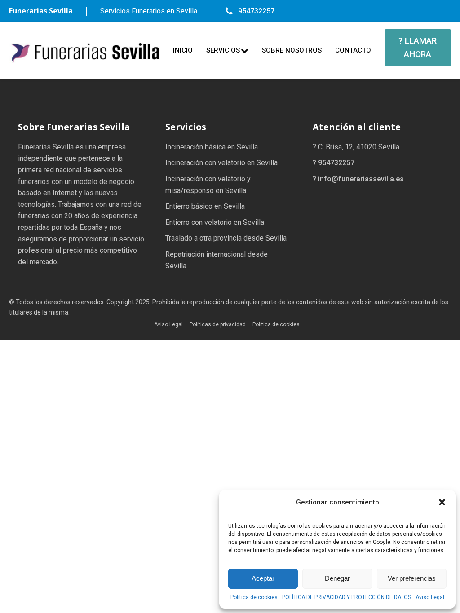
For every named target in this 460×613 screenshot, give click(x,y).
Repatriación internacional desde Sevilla (216, 260)
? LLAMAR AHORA (417, 47)
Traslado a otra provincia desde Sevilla (226, 238)
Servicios (223, 50)
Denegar (337, 578)
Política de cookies (254, 597)
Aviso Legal (430, 597)
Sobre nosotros (292, 50)
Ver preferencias (412, 578)
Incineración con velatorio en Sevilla (221, 162)
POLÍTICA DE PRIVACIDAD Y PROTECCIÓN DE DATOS (346, 597)
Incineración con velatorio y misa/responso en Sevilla (208, 185)
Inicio (183, 50)
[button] (442, 502)
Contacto (353, 50)
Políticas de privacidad (218, 324)
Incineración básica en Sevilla (211, 147)
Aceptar (263, 578)
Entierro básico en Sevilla (205, 206)
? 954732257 (333, 162)
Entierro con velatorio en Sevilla (214, 222)
